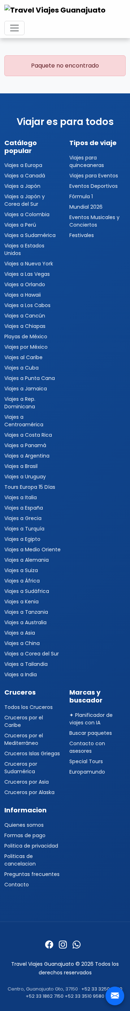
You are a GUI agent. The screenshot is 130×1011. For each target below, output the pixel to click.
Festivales (81, 235)
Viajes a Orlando (24, 284)
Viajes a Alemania (26, 560)
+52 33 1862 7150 (45, 996)
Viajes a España (23, 507)
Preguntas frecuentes (32, 874)
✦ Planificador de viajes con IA (91, 718)
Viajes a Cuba (21, 367)
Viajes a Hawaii (22, 294)
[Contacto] (114, 996)
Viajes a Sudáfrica (26, 591)
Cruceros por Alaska (29, 792)
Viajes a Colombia (26, 214)
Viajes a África (22, 580)
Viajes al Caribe (23, 357)
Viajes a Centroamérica (23, 420)
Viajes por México (26, 347)
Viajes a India (20, 674)
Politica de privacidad (31, 845)
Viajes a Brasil (21, 466)
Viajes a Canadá (24, 175)
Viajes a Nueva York (28, 263)
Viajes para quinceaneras (86, 161)
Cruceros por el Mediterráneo (23, 739)
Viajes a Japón (22, 186)
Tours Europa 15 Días (29, 487)
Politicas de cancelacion (20, 860)
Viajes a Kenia (21, 601)
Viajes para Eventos (93, 175)
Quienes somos (24, 825)
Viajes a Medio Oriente (32, 549)
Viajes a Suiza (21, 570)
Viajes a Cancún (24, 315)
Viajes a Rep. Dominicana (19, 402)
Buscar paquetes (90, 733)
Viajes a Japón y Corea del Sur (24, 200)
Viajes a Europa (23, 165)
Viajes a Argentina (26, 455)
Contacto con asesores (87, 747)
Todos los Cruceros (28, 707)
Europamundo (87, 771)
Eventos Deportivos (93, 186)
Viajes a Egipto (22, 539)
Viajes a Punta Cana (29, 378)
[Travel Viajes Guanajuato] (56, 12)
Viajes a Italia (20, 497)
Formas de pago (25, 835)
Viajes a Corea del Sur (31, 653)
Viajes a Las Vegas (27, 274)
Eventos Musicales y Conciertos (94, 221)
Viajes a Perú (20, 224)
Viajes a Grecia (23, 518)
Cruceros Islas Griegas (32, 753)
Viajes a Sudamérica (30, 235)
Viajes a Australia (25, 622)
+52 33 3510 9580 (84, 996)
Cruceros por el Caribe (23, 721)
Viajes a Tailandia (26, 664)
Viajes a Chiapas (25, 326)
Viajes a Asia (19, 632)
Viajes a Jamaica (25, 388)
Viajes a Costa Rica (28, 435)
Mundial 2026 (86, 206)
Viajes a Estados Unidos (24, 249)
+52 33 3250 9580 (101, 989)
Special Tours (86, 761)
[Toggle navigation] (14, 28)
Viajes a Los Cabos (27, 305)
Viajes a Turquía (24, 528)
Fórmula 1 (81, 196)
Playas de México (25, 336)
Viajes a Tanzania (26, 612)
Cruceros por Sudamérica (20, 767)
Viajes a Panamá (25, 445)
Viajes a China (22, 643)
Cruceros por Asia (26, 781)
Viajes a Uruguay (25, 476)
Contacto (16, 884)
